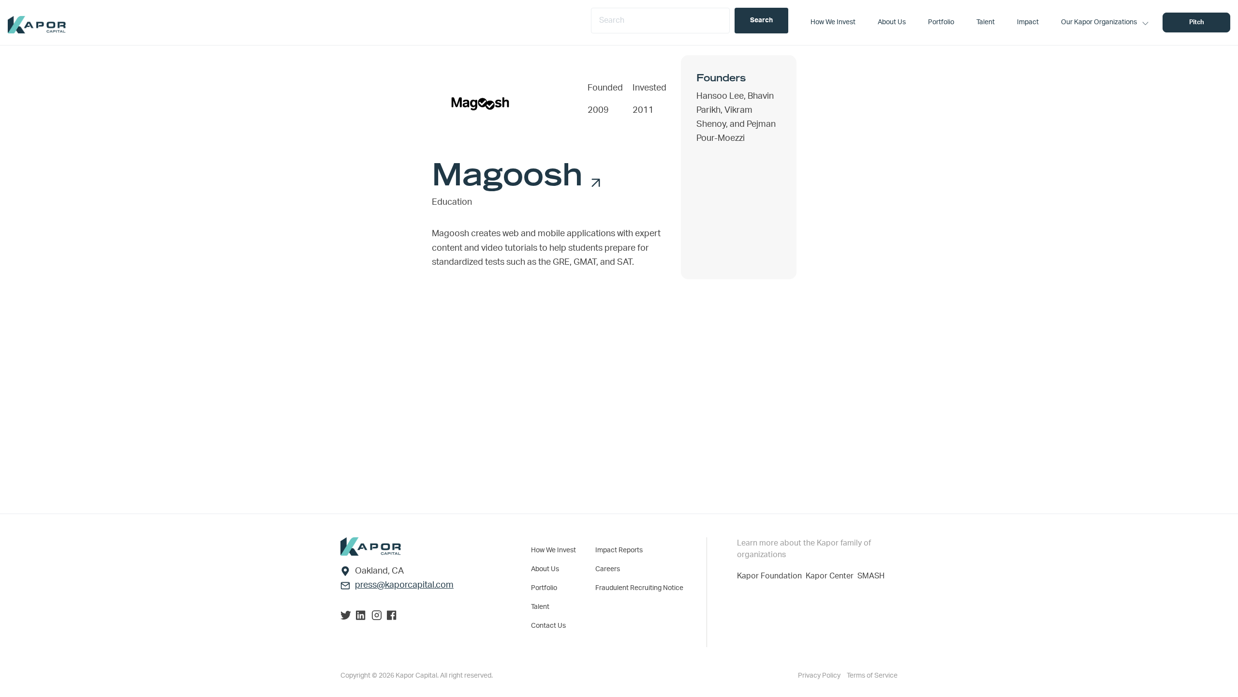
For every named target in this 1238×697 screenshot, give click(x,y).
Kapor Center (831, 576)
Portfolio (544, 588)
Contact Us (548, 625)
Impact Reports (619, 550)
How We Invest (553, 550)
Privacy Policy (820, 675)
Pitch (1196, 22)
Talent (540, 607)
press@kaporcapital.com (404, 585)
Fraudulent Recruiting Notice (639, 588)
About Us (545, 569)
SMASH (870, 576)
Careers (607, 569)
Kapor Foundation (771, 576)
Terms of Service (872, 675)
